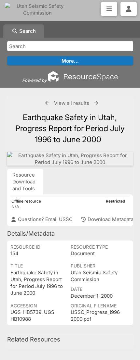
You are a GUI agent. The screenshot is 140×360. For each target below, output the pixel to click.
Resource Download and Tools (23, 182)
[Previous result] (47, 103)
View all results (71, 103)
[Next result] (95, 103)
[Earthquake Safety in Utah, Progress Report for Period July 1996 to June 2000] (70, 159)
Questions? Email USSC (45, 219)
